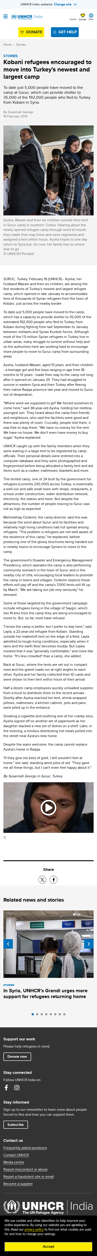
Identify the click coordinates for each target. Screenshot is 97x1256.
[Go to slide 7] (61, 1015)
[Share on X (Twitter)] (42, 880)
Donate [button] (82, 19)
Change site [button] (63, 4)
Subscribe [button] (15, 1124)
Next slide (89, 944)
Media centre (13, 1162)
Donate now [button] (17, 1056)
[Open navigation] (5, 17)
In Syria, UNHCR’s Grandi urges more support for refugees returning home (45, 993)
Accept (48, 1246)
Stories (21, 44)
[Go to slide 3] (43, 1015)
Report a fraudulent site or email (28, 1176)
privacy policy (34, 1229)
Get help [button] (67, 32)
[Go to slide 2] (38, 1015)
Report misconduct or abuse (25, 1169)
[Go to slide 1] (34, 1015)
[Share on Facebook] (54, 880)
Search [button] (73, 19)
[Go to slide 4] (47, 1015)
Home (7, 44)
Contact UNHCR (16, 1155)
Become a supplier (18, 1183)
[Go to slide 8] (65, 1015)
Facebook (6, 1088)
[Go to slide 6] (56, 1015)
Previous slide (8, 944)
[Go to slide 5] (52, 1015)
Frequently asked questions (25, 1147)
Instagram (17, 1088)
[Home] (26, 17)
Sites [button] (91, 19)
